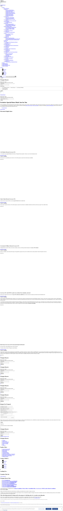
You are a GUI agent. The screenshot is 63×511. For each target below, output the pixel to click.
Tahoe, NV (5, 52)
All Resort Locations (5, 456)
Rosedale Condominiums (9, 60)
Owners (1, 67)
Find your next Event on (8, 483)
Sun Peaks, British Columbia (10, 28)
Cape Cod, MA (6, 29)
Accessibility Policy (32, 488)
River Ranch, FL (6, 51)
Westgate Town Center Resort (10, 12)
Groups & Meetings (5, 64)
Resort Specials (4, 107)
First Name (2, 406)
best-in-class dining (35, 105)
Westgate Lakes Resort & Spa (10, 10)
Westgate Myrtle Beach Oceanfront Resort (12, 45)
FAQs (3, 444)
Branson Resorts (4, 450)
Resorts (3, 7)
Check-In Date (2, 98)
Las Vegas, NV (6, 16)
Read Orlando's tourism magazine (9, 484)
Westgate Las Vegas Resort (10, 18)
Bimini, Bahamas (6, 21)
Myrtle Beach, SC (6, 44)
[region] (31, 509)
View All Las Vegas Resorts (10, 17)
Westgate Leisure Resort (9, 15)
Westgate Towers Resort (9, 14)
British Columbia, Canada (8, 26)
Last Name (2, 407)
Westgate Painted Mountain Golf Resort (11, 42)
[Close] (62, 509)
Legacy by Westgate (5, 442)
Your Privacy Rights (4, 489)
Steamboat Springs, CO (7, 56)
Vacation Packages (5, 63)
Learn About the (8, 485)
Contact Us (3, 445)
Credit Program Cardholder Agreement (15, 502)
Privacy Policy (25, 488)
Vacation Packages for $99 (6, 449)
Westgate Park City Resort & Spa (11, 48)
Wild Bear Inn (8, 50)
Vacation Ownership (5, 443)
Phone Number (2, 408)
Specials (3, 62)
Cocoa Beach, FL (6, 31)
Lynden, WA (6, 40)
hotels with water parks (29, 105)
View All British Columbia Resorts (11, 27)
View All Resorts (6, 8)
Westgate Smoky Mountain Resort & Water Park (13, 38)
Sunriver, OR (6, 57)
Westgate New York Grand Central (11, 20)
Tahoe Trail (7, 55)
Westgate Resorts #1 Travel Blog (7, 455)
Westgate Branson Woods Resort (10, 24)
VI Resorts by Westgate (5, 453)
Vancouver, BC (6, 59)
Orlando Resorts (4, 451)
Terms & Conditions (18, 488)
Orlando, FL (6, 9)
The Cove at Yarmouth (9, 30)
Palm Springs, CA (6, 46)
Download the (9, 486)
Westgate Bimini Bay (9, 22)
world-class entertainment (50, 105)
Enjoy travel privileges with (9, 482)
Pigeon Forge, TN (6, 49)
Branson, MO (6, 23)
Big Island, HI (8, 34)
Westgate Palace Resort (9, 11)
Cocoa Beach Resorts (5, 452)
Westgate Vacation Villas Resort (10, 13)
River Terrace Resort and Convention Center (12, 39)
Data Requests (39, 488)
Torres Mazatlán (8, 43)
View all (6, 480)
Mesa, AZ (5, 41)
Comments (2, 414)
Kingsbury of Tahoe (9, 54)
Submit (2, 422)
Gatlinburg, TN (6, 37)
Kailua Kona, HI (8, 35)
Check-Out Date (2, 99)
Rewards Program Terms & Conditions (5, 502)
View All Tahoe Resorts (9, 53)
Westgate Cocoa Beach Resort (10, 32)
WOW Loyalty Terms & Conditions (48, 488)
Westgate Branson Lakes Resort (10, 25)
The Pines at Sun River (9, 58)
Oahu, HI (7, 36)
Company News (4, 441)
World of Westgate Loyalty (6, 65)
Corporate (3, 440)
